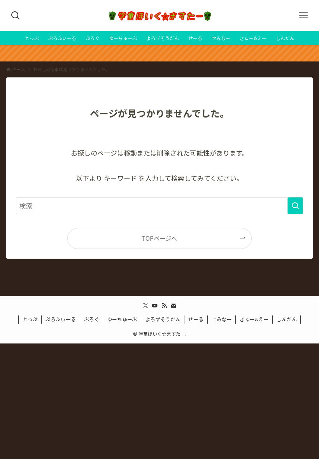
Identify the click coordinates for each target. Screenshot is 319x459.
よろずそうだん (163, 319)
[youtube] (154, 305)
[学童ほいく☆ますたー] (159, 15)
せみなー (222, 319)
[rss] (164, 305)
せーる (195, 319)
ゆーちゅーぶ (122, 319)
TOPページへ (159, 238)
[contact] (173, 305)
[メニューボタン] (303, 15)
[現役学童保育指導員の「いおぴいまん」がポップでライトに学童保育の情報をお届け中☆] (159, 53)
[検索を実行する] (295, 205)
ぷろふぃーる (61, 319)
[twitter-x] (145, 305)
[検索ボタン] (15, 15)
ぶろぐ (91, 319)
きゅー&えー (254, 319)
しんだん (287, 319)
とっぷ (30, 319)
